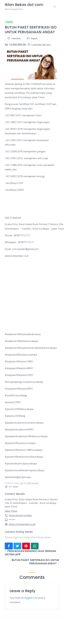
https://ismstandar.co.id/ (22, 524)
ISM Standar (33, 483)
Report (34, 38)
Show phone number (20, 515)
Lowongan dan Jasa (40, 44)
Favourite (16, 38)
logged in (29, 597)
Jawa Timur (11, 511)
